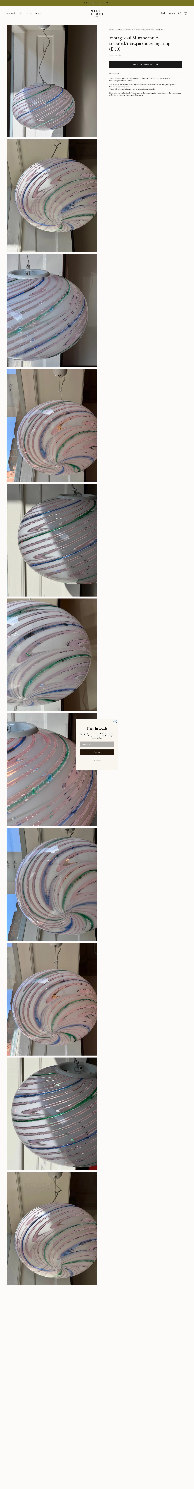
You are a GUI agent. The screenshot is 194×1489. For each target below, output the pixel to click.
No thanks (97, 760)
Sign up (97, 752)
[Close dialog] (115, 721)
